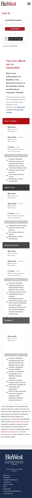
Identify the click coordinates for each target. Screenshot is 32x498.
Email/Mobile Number (13, 20)
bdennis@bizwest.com (18, 422)
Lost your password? (10, 46)
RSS (4, 486)
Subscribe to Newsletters (12, 491)
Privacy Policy (8, 484)
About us (6, 475)
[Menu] (29, 4)
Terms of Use (8, 493)
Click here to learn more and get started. (15, 109)
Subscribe (16, 155)
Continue (15, 29)
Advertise (6, 477)
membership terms (7, 434)
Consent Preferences (10, 480)
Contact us (7, 482)
